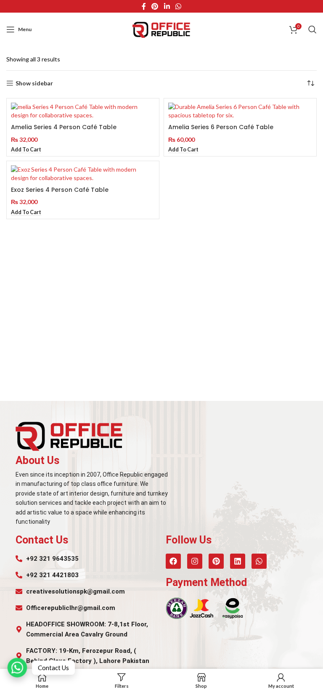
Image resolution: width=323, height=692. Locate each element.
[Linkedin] (237, 561)
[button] (26, 149)
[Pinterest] (216, 561)
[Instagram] (194, 561)
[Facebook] (173, 561)
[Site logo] (161, 28)
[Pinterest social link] (155, 6)
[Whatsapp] (259, 561)
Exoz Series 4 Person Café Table (60, 190)
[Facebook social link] (143, 6)
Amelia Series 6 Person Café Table (220, 127)
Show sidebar (34, 83)
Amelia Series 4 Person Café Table (63, 127)
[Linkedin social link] (166, 6)
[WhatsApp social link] (178, 6)
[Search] (312, 29)
